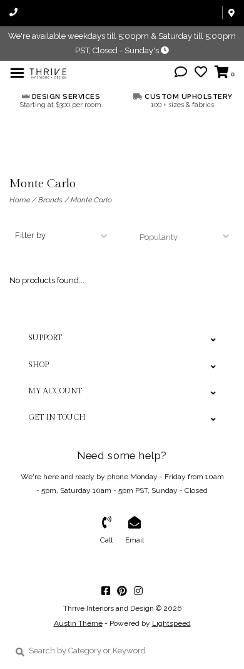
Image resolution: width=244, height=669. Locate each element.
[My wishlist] (201, 73)
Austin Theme (78, 623)
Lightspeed (171, 623)
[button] (181, 73)
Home (19, 199)
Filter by (30, 235)
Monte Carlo (91, 199)
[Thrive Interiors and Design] (48, 72)
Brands (50, 199)
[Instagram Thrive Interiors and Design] (138, 591)
